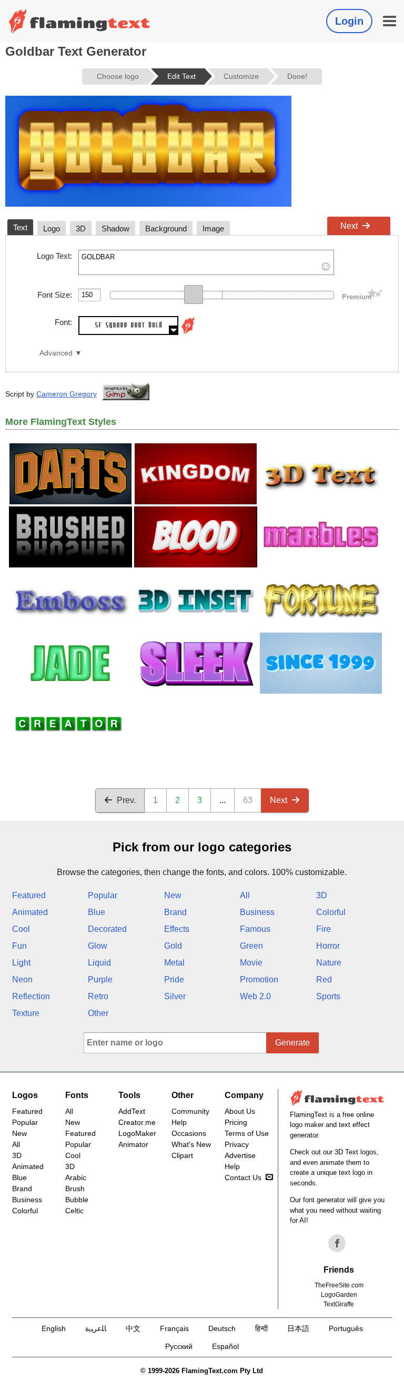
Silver (175, 996)
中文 (133, 1328)
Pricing (236, 1122)
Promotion (259, 979)
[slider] (193, 294)
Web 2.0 (255, 996)
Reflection (31, 996)
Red (324, 979)
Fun (19, 945)
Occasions (188, 1133)
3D (321, 895)
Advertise (240, 1155)
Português (346, 1328)
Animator (133, 1144)
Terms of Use (247, 1133)
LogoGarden (339, 1294)
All (245, 895)
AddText (131, 1111)
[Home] (79, 21)
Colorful (331, 912)
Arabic (75, 1177)
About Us (240, 1111)
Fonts (76, 1095)
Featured (29, 895)
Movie (251, 962)
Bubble (76, 1199)
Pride (174, 979)
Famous (255, 929)
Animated (30, 912)
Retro (98, 996)
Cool (21, 929)
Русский (179, 1346)
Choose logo (118, 76)
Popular (102, 895)
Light (21, 962)
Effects (176, 929)
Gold (173, 945)
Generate (292, 1042)
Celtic (74, 1210)
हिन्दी (261, 1328)
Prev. (126, 800)
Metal (174, 962)
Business (257, 912)
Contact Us (243, 1177)
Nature (328, 962)
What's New (191, 1144)
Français (174, 1328)
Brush (75, 1188)
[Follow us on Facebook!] (337, 1243)
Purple (100, 979)
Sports (328, 996)
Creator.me (137, 1122)
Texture (25, 1013)
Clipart (182, 1155)
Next (349, 225)
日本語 (298, 1328)
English (54, 1328)
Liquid (99, 962)
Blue (96, 912)
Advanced (56, 353)
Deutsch (222, 1328)
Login (349, 21)
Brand (175, 912)
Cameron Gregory (66, 394)
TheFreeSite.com (339, 1285)
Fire (323, 929)
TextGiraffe (339, 1304)
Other (98, 1013)
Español (225, 1346)
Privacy (237, 1144)
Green (251, 945)
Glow (97, 945)
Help (179, 1122)
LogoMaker (137, 1133)
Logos (25, 1095)
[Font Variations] (188, 332)
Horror (328, 945)
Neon (22, 979)
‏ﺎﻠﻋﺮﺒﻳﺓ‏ (95, 1328)
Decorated (107, 929)
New (172, 895)
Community (190, 1111)
